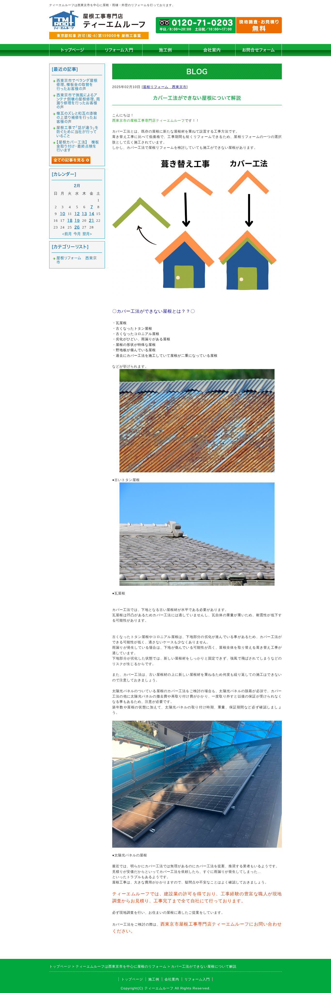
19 (77, 220)
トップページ (72, 50)
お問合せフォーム (258, 50)
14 (91, 213)
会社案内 (212, 50)
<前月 (67, 234)
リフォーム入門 (119, 50)
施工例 (165, 50)
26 (77, 227)
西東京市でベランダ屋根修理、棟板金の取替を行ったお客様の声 (77, 84)
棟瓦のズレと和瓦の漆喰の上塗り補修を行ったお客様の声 (76, 117)
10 (62, 213)
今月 (77, 234)
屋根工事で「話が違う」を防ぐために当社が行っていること (77, 132)
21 (91, 220)
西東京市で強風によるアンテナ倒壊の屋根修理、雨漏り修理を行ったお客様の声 (78, 101)
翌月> (87, 234)
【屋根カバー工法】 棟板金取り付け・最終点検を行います (77, 146)
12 (77, 213)
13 (84, 213)
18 (69, 220)
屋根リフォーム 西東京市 (165, 87)
